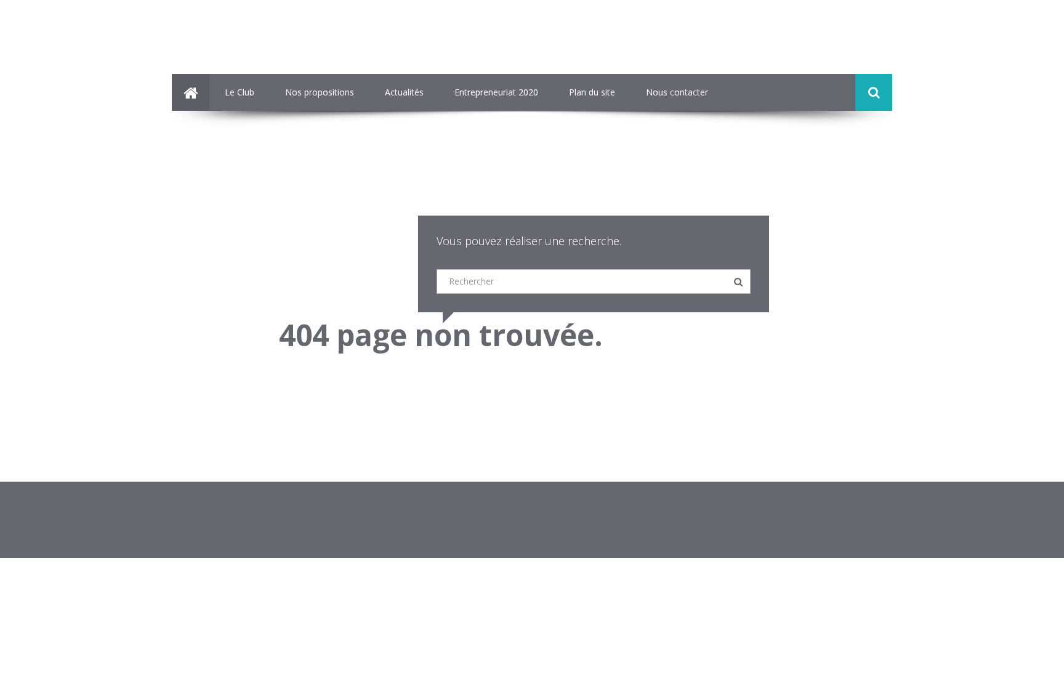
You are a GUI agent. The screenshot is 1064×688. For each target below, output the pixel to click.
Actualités (404, 92)
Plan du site (592, 92)
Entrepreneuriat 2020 (496, 92)
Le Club (239, 92)
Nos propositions (319, 92)
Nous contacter (677, 92)
